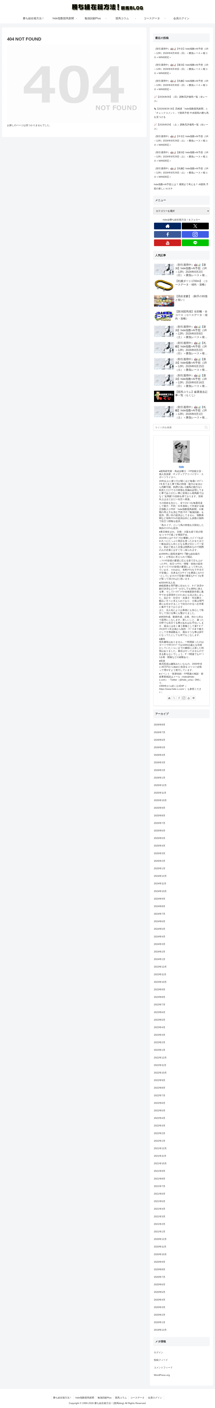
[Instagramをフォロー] (195, 234)
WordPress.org (162, 1375)
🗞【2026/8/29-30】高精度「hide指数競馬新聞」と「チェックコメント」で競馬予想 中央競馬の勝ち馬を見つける (181, 112)
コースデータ (137, 1397)
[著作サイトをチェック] (167, 226)
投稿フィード (161, 1360)
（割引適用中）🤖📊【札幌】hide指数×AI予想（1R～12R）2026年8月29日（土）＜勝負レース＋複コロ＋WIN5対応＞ (181, 172)
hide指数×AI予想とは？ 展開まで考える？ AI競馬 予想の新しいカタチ (181, 186)
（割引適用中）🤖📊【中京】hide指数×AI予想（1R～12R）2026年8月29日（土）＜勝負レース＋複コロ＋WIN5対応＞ (181, 140)
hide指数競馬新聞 (84, 1397)
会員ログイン (155, 1397)
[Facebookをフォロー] (167, 234)
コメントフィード (163, 1367)
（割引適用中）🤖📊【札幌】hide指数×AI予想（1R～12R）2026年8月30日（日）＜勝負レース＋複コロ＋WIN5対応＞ (181, 85)
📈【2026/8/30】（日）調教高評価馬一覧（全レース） (180, 98)
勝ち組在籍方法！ (62, 1397)
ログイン (158, 1352)
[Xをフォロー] (195, 226)
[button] (206, 427)
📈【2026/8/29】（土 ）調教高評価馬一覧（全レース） (181, 126)
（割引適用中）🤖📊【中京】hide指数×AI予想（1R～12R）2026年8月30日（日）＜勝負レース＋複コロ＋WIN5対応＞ (181, 52)
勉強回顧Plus (105, 1397)
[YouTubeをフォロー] (167, 242)
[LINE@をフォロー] (195, 242)
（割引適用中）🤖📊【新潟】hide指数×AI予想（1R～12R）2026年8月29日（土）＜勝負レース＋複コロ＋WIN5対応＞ (181, 156)
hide (181, 466)
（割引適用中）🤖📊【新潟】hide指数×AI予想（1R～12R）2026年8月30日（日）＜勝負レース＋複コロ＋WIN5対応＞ (181, 69)
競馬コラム (121, 1397)
